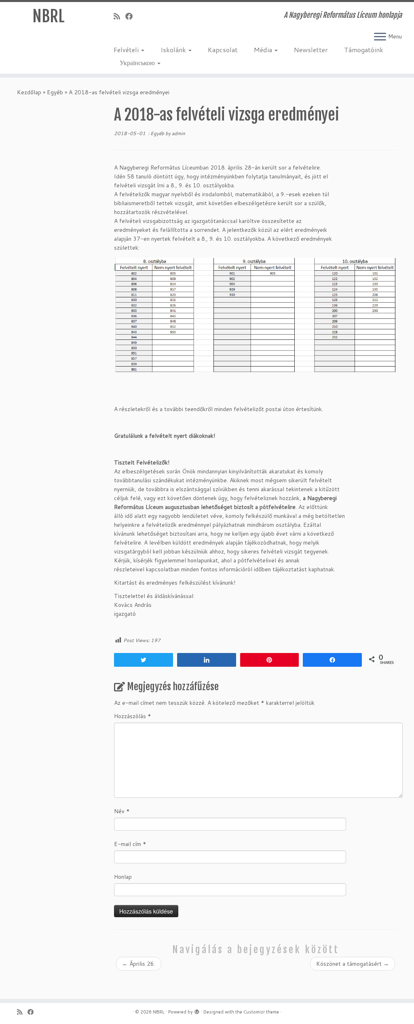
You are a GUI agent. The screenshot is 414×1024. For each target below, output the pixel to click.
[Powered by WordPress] (197, 1010)
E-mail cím (130, 844)
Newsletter (311, 49)
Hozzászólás (132, 716)
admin (178, 133)
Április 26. (138, 964)
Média (264, 49)
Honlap (123, 877)
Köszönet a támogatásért (352, 964)
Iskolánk (174, 49)
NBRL (48, 16)
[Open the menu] (380, 37)
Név (122, 811)
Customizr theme (261, 1012)
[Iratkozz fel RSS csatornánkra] (119, 16)
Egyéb (55, 92)
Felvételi (127, 49)
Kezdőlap (29, 92)
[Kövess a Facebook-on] (131, 16)
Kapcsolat (223, 49)
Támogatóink (363, 49)
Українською (138, 62)
